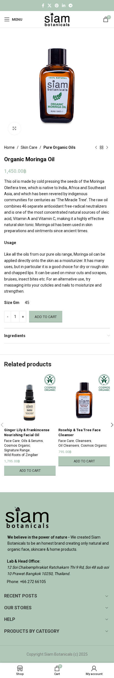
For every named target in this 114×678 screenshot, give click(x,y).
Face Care (12, 441)
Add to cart (46, 317)
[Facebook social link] (43, 5)
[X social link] (49, 5)
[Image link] (27, 517)
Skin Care (29, 147)
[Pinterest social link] (56, 5)
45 (27, 302)
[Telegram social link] (70, 5)
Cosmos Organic (17, 445)
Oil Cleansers (68, 445)
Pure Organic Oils (59, 147)
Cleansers (83, 441)
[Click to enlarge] (14, 128)
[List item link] (57, 582)
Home (9, 147)
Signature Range (17, 450)
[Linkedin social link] (63, 5)
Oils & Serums (32, 441)
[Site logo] (57, 19)
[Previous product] (96, 147)
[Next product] (107, 147)
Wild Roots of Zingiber (21, 455)
